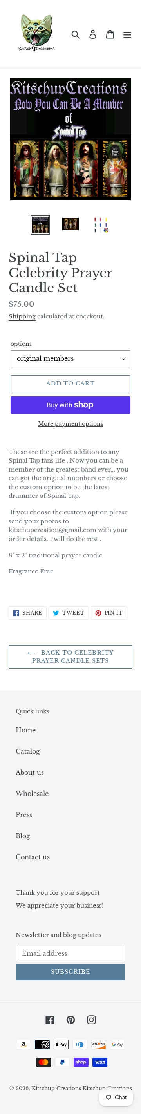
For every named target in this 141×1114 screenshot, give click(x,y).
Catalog (28, 751)
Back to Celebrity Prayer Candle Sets (73, 656)
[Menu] (127, 34)
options (21, 343)
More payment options (70, 423)
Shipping (22, 316)
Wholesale (32, 794)
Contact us (33, 857)
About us (30, 772)
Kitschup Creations (57, 1088)
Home (26, 730)
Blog (23, 836)
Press (24, 815)
